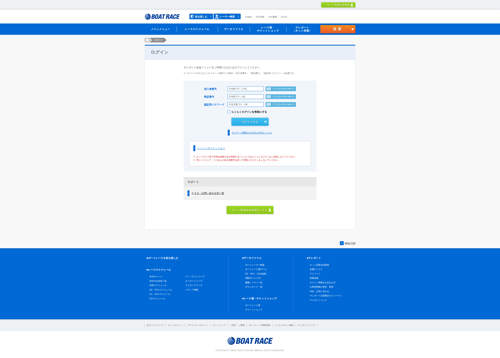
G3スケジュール (157, 298)
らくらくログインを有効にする (249, 111)
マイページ (315, 274)
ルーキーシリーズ (194, 281)
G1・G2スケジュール (159, 294)
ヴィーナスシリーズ (195, 276)
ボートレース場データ (256, 269)
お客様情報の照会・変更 (321, 287)
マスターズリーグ (194, 285)
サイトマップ (219, 325)
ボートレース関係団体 (259, 325)
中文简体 (260, 17)
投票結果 (314, 278)
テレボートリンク (318, 300)
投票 (338, 29)
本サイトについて (155, 325)
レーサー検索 (227, 16)
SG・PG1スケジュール (160, 290)
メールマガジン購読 (284, 325)
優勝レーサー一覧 (253, 282)
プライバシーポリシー (198, 325)
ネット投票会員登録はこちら (250, 210)
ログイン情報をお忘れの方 (323, 282)
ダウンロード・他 (253, 287)
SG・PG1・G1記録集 (255, 274)
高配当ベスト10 (252, 278)
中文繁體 (272, 17)
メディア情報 (191, 290)
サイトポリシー (175, 325)
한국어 (284, 17)
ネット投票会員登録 (338, 5)
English (248, 17)
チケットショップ (253, 310)
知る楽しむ (201, 16)
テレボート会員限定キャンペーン (326, 295)
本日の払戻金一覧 (158, 281)
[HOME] (147, 40)
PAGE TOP (350, 243)
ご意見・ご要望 (237, 325)
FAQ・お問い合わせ (319, 291)
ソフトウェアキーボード (283, 89)
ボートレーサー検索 (254, 265)
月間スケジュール (158, 285)
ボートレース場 (252, 305)
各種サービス (316, 269)
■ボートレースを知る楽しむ (162, 257)
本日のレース (155, 276)
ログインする (250, 121)
